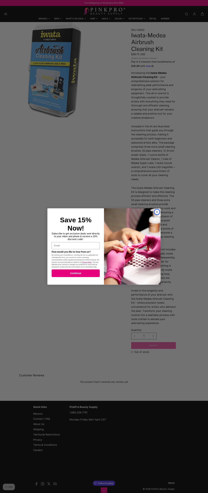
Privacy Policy (87, 262)
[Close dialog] (157, 211)
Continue (75, 273)
